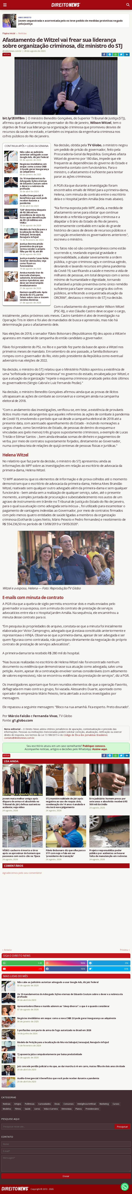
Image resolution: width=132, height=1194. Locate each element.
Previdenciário (92, 1108)
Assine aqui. (100, 749)
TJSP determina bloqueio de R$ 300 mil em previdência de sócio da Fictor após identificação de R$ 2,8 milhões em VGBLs (33, 216)
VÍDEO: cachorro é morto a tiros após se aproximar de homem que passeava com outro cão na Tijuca (21, 853)
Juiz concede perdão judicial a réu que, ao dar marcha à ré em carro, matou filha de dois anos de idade (71, 1066)
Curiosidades (44, 1104)
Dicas (57, 1104)
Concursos (68, 1104)
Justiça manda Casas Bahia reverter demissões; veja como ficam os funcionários (34, 262)
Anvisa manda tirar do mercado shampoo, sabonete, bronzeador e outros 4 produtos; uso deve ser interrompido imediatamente (32, 279)
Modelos (7, 1108)
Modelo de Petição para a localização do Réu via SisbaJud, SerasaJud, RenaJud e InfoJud (33, 233)
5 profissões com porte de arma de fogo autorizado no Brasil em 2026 (54, 1030)
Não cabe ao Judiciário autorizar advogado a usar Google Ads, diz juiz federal (34, 154)
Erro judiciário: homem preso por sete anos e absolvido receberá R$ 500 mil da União (108, 801)
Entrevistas (66, 1108)
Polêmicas (29, 1104)
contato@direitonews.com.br (19, 737)
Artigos (17, 1104)
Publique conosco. (94, 746)
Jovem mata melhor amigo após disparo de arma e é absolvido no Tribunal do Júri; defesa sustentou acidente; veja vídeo (21, 803)
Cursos (116, 1104)
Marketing (104, 1104)
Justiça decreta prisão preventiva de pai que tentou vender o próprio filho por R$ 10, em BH (32, 248)
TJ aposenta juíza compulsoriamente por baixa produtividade (49, 1054)
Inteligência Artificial (86, 1104)
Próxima (124, 950)
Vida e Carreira (51, 1108)
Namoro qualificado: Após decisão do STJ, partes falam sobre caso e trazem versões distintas (34, 296)
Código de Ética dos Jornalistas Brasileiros (85, 734)
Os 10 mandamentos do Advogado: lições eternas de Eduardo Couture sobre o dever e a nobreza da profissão (33, 183)
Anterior (8, 950)
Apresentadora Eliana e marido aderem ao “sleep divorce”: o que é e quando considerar (63, 1006)
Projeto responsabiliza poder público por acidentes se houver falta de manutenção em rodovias (108, 853)
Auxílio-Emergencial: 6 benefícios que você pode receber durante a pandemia (33, 199)
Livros (37, 1108)
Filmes (18, 1108)
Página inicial (8, 33)
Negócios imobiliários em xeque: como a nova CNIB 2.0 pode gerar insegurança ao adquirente (34, 168)
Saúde (27, 1108)
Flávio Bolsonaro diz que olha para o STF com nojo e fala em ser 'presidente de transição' (66, 853)
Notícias (22, 33)
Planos (78, 1108)
